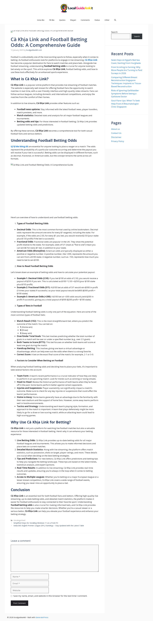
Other (107, 20)
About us (115, 129)
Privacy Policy (117, 141)
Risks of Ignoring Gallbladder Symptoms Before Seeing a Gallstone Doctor (125, 93)
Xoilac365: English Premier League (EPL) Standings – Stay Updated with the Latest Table (49, 525)
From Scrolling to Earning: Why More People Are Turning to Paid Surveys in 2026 (126, 70)
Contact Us (116, 133)
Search (114, 32)
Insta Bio (40, 20)
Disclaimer (116, 137)
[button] (115, 20)
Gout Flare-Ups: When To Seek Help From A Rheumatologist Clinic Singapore (125, 103)
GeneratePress (42, 617)
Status (97, 20)
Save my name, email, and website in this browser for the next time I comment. (50, 595)
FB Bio (51, 20)
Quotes (62, 20)
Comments (85, 20)
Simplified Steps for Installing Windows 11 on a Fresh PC (36, 523)
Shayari (73, 20)
